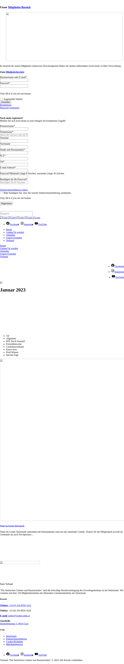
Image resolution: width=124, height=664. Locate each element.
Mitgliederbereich (15, 72)
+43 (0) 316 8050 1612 (15, 605)
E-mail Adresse (8, 167)
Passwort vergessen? (10, 107)
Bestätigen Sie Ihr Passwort (13, 179)
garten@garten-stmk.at (15, 615)
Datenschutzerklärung (16, 639)
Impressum (11, 636)
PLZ (3, 155)
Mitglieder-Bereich (19, 7)
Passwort (5, 83)
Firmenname (6, 132)
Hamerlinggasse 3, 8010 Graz (14, 623)
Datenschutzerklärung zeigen (14, 190)
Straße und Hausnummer (12, 149)
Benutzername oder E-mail (13, 77)
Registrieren (5, 105)
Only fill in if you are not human (15, 93)
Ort (2, 161)
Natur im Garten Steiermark (12, 526)
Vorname (4, 138)
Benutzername (7, 126)
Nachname (5, 143)
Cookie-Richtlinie (14, 641)
